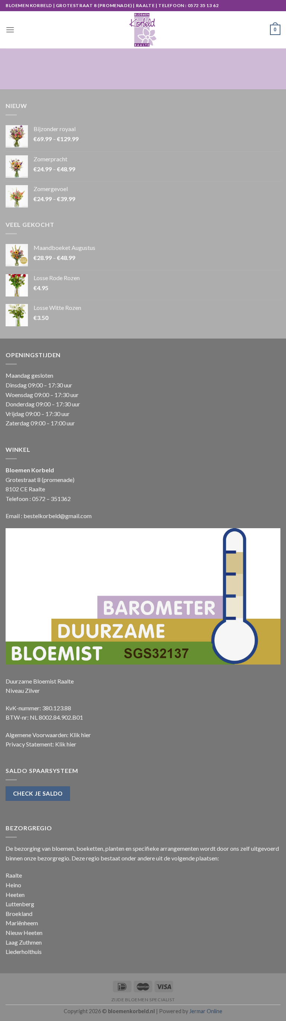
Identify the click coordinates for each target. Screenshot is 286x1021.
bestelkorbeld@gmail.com (57, 515)
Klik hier (80, 734)
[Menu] (10, 29)
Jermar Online (205, 1011)
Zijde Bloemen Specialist (143, 999)
